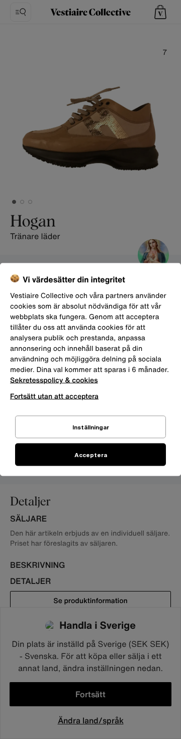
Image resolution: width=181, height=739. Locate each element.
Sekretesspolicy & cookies (54, 380)
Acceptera (90, 455)
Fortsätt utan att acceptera (54, 396)
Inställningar (90, 427)
